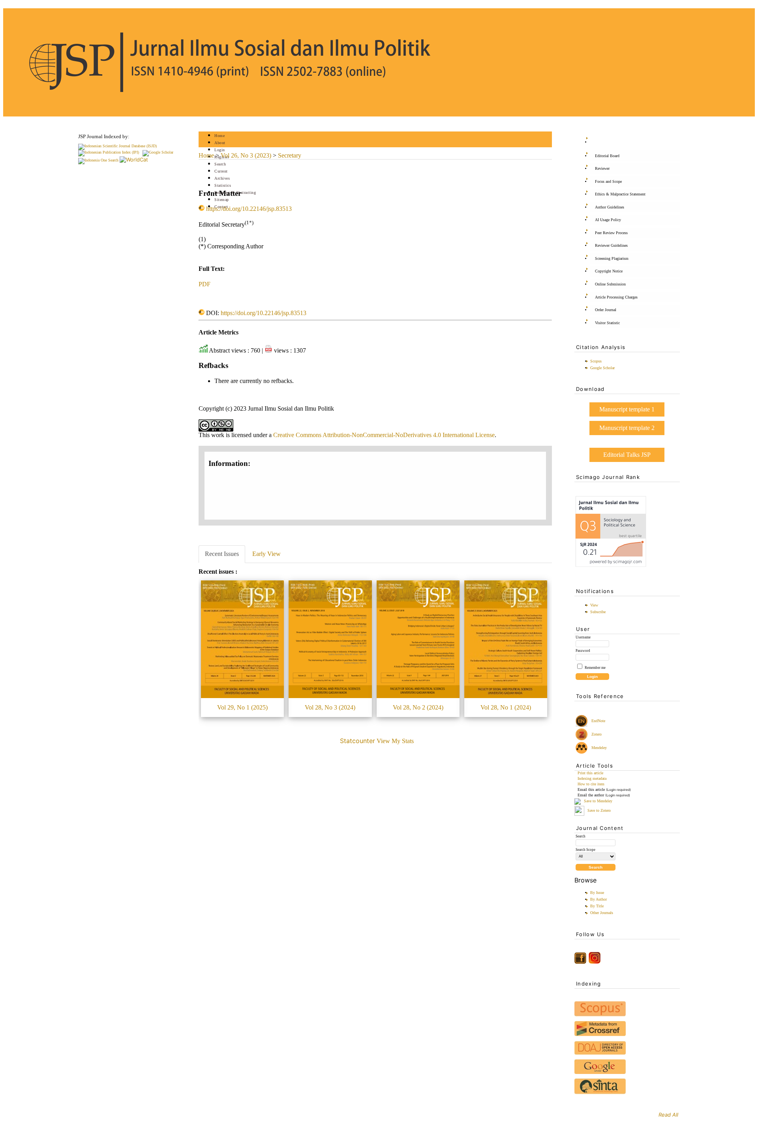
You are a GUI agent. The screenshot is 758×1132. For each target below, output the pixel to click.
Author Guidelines (609, 207)
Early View (266, 553)
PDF (204, 284)
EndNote (597, 721)
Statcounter (357, 741)
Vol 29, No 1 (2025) (242, 707)
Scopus (596, 361)
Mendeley (598, 747)
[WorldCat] (134, 159)
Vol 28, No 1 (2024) (505, 707)
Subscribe (598, 612)
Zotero (596, 734)
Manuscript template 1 (627, 409)
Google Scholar (602, 368)
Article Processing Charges (616, 297)
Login (219, 150)
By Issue (597, 892)
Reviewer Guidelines (611, 245)
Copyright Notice (609, 271)
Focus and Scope (608, 181)
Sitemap (221, 199)
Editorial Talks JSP (627, 454)
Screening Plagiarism (612, 258)
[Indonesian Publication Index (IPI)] (108, 152)
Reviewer (602, 168)
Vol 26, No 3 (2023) (246, 155)
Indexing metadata (592, 778)
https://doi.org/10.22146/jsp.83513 (249, 208)
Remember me (595, 668)
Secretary (289, 155)
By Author (598, 899)
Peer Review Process (611, 233)
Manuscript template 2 (627, 427)
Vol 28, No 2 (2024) (418, 707)
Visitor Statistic (607, 323)
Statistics (222, 185)
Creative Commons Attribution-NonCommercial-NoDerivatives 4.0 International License (384, 435)
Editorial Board (607, 156)
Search (220, 164)
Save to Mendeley (598, 801)
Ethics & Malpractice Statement (620, 194)
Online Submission (610, 284)
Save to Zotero (598, 810)
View (594, 605)
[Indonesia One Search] (98, 160)
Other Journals (601, 912)
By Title (597, 906)
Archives (222, 178)
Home (219, 135)
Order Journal (605, 310)
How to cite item (591, 784)
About (219, 143)
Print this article (590, 773)
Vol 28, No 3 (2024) (330, 707)
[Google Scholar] (158, 152)
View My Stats (395, 741)
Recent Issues (222, 553)
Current (221, 171)
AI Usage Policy (608, 220)
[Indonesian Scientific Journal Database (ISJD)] (117, 146)
